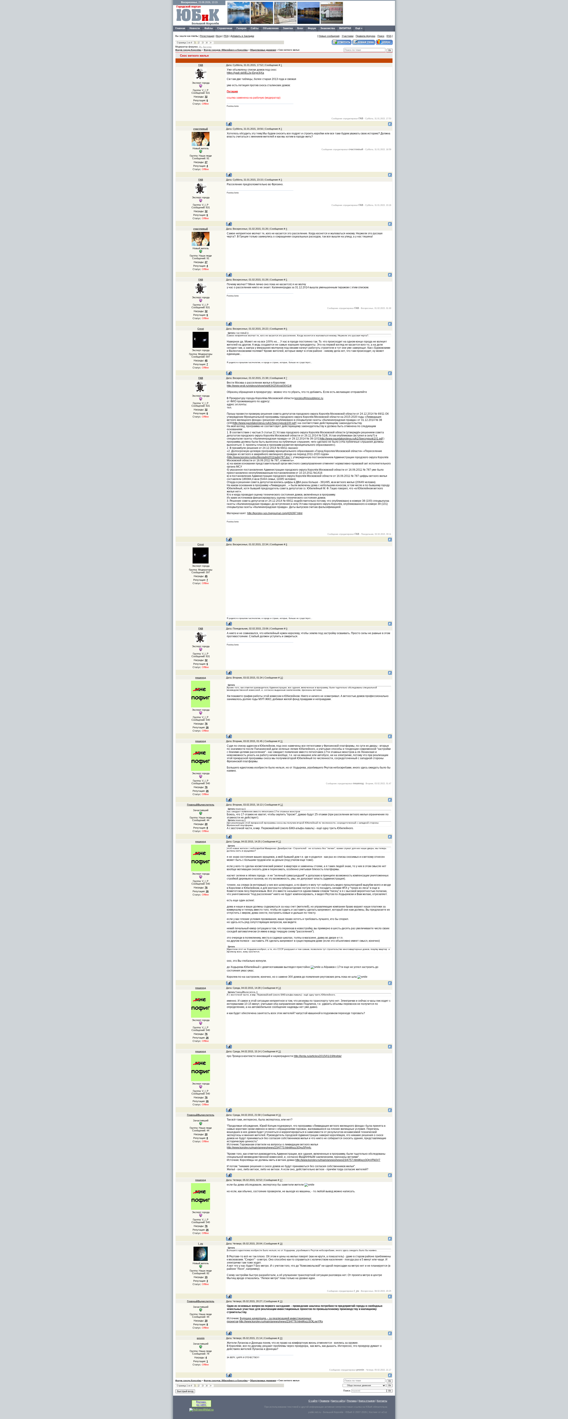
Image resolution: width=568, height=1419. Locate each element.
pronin (201, 1338)
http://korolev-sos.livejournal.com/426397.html (274, 513)
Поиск (380, 36)
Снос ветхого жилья (288, 50)
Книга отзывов (367, 1400)
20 (281, 1338)
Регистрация (207, 36)
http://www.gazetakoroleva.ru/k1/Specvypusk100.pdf (264, 423)
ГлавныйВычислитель (200, 804)
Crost (200, 328)
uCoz (384, 1412)
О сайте (313, 1400)
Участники (347, 36)
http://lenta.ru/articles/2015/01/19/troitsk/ (317, 1056)
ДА (200, 47)
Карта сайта (338, 1400)
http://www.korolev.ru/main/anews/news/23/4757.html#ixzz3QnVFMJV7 (337, 1160)
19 (281, 1301)
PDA (226, 36)
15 (279, 1051)
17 (281, 1180)
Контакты (382, 1400)
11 (281, 741)
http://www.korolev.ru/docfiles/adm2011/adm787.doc (259, 457)
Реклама (352, 1400)
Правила (324, 1400)
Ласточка (207, 47)
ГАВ (200, 65)
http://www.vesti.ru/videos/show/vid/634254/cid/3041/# (259, 385)
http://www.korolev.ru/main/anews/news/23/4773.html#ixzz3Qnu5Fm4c (269, 1147)
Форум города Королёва (188, 50)
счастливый (200, 128)
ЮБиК (369, 1406)
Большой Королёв (333, 1412)
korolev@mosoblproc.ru (308, 398)
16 (279, 1115)
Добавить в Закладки (242, 36)
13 (279, 841)
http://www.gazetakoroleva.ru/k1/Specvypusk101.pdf (351, 438)
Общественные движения (263, 50)
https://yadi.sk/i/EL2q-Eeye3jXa (245, 72)
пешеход (200, 677)
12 (281, 804)
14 (279, 988)
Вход (219, 36)
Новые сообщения (329, 36)
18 (281, 1243)
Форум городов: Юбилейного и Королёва (226, 50)
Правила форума (365, 36)
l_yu (200, 1243)
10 (281, 677)
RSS (389, 36)
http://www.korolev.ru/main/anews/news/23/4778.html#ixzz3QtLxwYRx (281, 1321)
